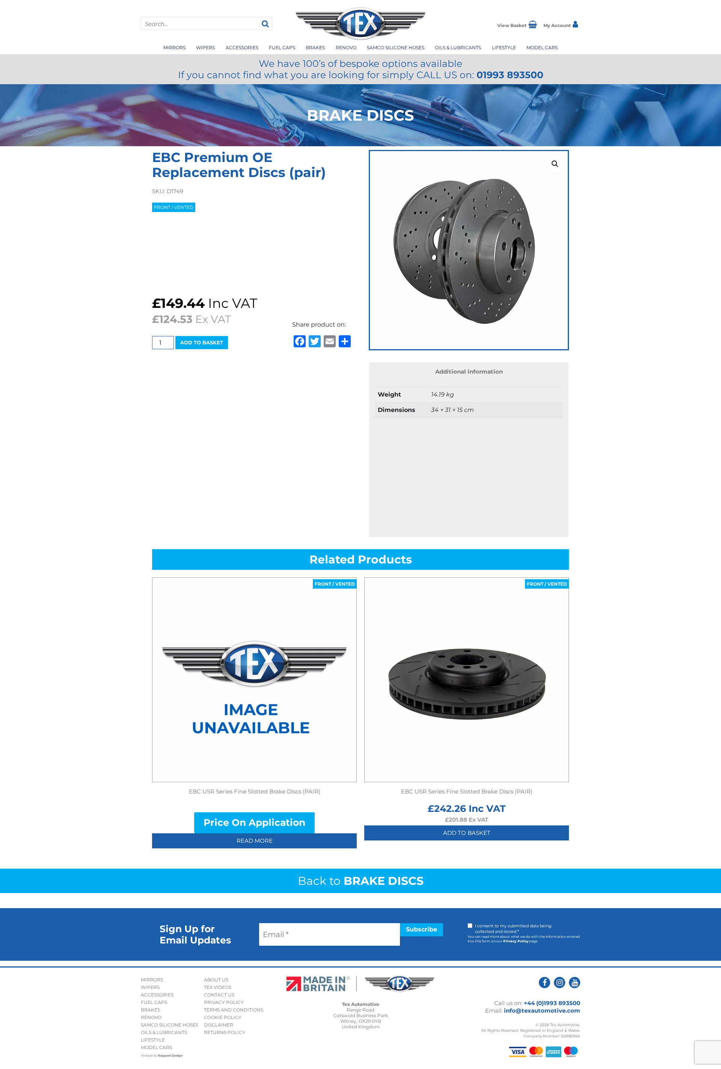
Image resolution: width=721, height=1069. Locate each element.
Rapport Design (170, 1055)
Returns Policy (224, 1032)
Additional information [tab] (469, 371)
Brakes (315, 47)
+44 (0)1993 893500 (552, 1003)
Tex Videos (217, 987)
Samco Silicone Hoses (395, 47)
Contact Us (219, 995)
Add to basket (201, 342)
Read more (255, 840)
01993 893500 (510, 74)
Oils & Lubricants (458, 47)
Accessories (242, 47)
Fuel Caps (282, 47)
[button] (555, 164)
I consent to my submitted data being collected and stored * (513, 928)
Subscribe (421, 929)
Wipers (205, 47)
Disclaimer (218, 1025)
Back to (361, 881)
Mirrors (174, 47)
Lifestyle (504, 47)
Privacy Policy (515, 941)
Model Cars (542, 47)
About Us (216, 980)
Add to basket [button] (466, 832)
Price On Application (254, 822)
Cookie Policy (222, 1017)
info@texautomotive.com (542, 1010)
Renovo (346, 47)
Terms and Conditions (233, 1010)
